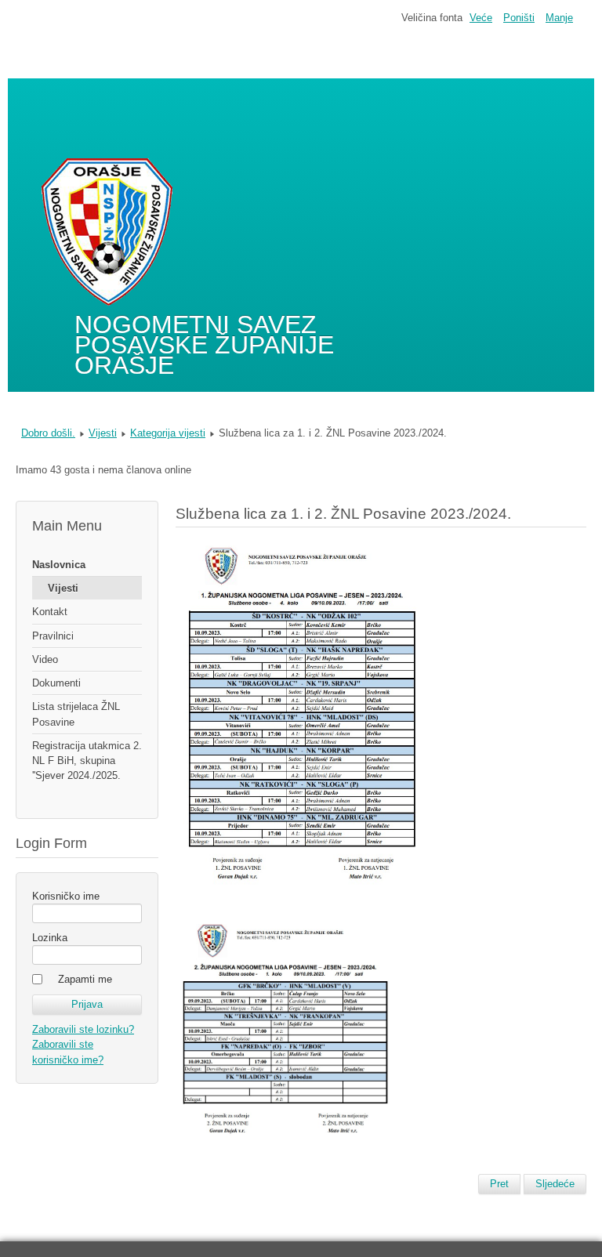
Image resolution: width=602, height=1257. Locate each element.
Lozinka (49, 938)
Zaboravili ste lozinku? (83, 1029)
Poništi (519, 18)
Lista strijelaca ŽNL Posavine (76, 714)
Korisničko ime (66, 896)
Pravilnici (53, 636)
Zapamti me (85, 979)
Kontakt (49, 612)
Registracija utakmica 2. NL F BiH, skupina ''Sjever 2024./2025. (87, 760)
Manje (559, 18)
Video (45, 659)
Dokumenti (56, 683)
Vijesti (103, 433)
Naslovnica (58, 565)
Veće (481, 18)
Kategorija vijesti (167, 433)
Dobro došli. (48, 433)
